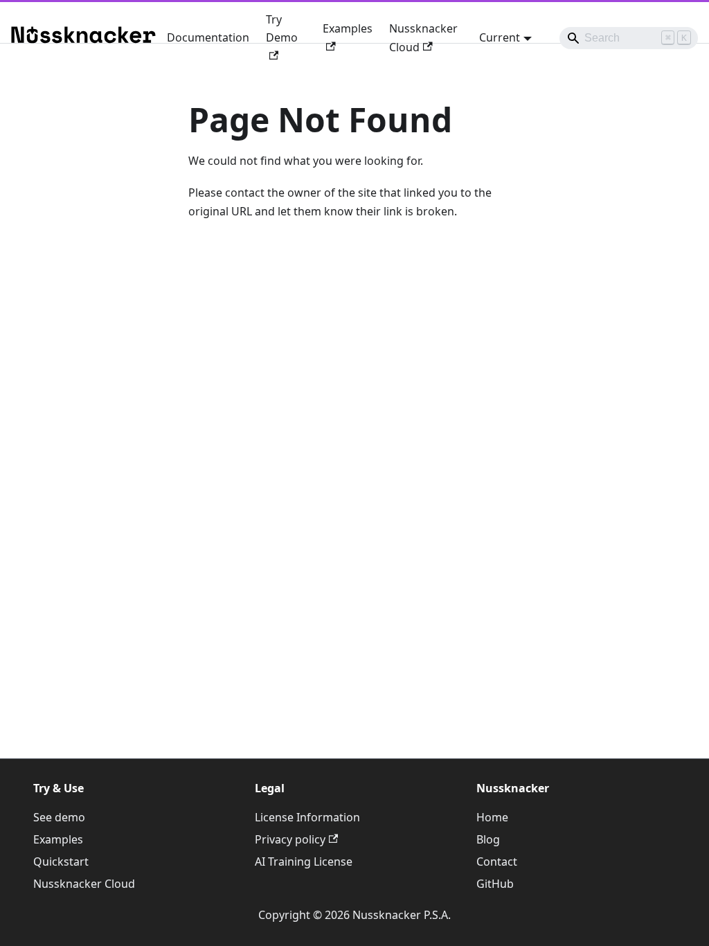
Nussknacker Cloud (423, 37)
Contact (496, 861)
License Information (307, 817)
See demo (59, 817)
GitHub (495, 883)
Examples (348, 28)
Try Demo (282, 28)
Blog (488, 839)
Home (492, 817)
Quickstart (61, 861)
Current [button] (499, 37)
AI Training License (303, 861)
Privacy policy (290, 839)
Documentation (208, 37)
